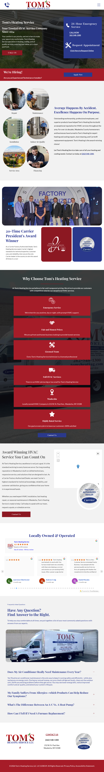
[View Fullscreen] (58, 460)
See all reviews (18, 549)
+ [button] (58, 453)
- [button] (58, 456)
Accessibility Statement (85, 766)
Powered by (90, 591)
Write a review (29, 549)
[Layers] (98, 453)
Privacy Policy (69, 766)
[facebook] (20, 748)
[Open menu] (98, 4)
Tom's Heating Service (21, 542)
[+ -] (78, 469)
